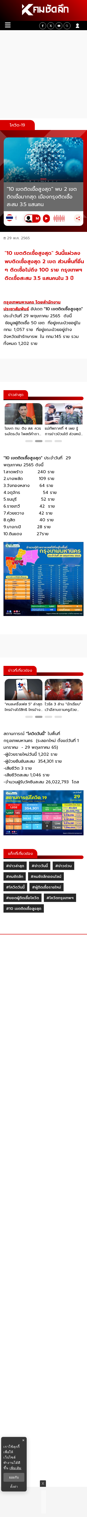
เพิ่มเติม (15, 1468)
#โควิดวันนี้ (15, 887)
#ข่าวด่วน (63, 866)
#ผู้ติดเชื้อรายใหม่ (46, 887)
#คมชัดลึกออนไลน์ (46, 876)
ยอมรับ (14, 1477)
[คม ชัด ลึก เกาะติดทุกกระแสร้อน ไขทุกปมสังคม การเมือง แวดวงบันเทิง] (43, 10)
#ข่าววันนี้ (40, 866)
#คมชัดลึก (14, 876)
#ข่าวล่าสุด (15, 866)
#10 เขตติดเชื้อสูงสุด (23, 908)
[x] (50, 25)
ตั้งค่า (14, 1486)
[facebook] (42, 25)
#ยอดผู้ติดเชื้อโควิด (22, 898)
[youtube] (58, 25)
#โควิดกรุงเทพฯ (60, 898)
